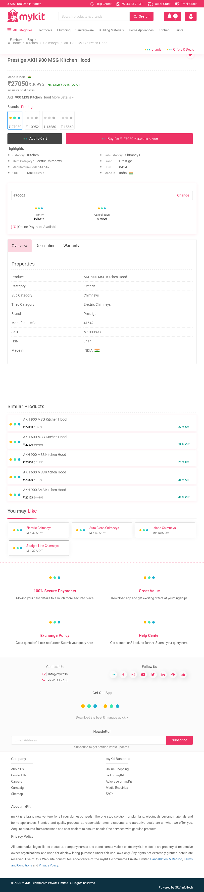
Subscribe (179, 740)
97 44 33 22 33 (132, 4)
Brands (156, 49)
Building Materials (111, 30)
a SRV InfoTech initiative (24, 4)
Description (45, 245)
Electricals (45, 30)
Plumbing (63, 30)
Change (183, 195)
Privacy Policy (48, 865)
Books (31, 39)
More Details (62, 97)
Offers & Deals (183, 49)
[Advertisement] (102, 384)
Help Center (103, 4)
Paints (178, 30)
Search (144, 16)
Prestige (28, 106)
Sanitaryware (84, 30)
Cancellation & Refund (166, 859)
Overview (20, 245)
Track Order (188, 4)
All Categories (23, 30)
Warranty (71, 245)
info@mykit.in (58, 674)
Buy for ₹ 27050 (132, 138)
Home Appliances (141, 30)
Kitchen (164, 30)
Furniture (16, 39)
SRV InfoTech (184, 887)
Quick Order (162, 4)
